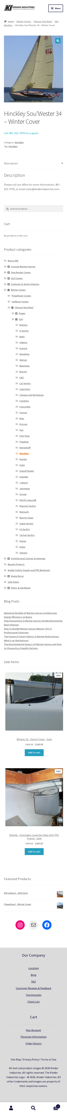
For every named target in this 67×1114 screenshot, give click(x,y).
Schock (23, 348)
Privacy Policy (31, 1059)
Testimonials (33, 995)
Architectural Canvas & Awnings (28, 558)
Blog (33, 975)
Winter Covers (23, 21)
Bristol (23, 371)
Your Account (33, 1030)
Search (33, 1108)
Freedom (24, 441)
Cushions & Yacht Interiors (25, 284)
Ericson (23, 424)
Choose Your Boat (43, 21)
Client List (33, 1001)
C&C (21, 377)
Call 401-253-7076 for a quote (21, 133)
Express (23, 324)
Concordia (24, 406)
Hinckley (8, 25)
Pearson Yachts (27, 506)
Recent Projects (16, 564)
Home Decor (17, 576)
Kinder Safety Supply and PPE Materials (29, 570)
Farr (21, 430)
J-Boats (23, 482)
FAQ (33, 981)
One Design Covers (21, 272)
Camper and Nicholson (31, 395)
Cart (52, 1105)
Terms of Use (48, 1059)
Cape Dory (24, 389)
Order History (34, 1043)
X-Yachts (24, 330)
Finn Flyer (24, 435)
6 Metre (23, 342)
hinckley (13, 146)
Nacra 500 (13, 260)
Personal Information (34, 1036)
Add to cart (34, 752)
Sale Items (13, 581)
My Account (11, 1108)
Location (33, 968)
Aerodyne (24, 354)
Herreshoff (25, 447)
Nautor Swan (26, 517)
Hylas (22, 546)
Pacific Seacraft (27, 500)
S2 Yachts (24, 529)
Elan (21, 418)
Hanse (22, 541)
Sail (56, 21)
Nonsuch (24, 511)
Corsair (23, 412)
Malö (22, 336)
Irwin (22, 465)
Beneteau (24, 365)
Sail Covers (17, 278)
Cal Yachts (25, 383)
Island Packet (26, 470)
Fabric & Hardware (20, 587)
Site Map (16, 1059)
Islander (23, 476)
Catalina (24, 400)
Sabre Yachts (26, 523)
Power (22, 313)
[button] (58, 41)
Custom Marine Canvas (23, 266)
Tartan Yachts (27, 535)
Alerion (23, 359)
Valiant (23, 552)
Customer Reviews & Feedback (33, 988)
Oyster (23, 494)
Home (11, 21)
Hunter (23, 459)
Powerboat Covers (21, 295)
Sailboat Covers (20, 301)
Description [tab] (11, 163)
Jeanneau (24, 488)
